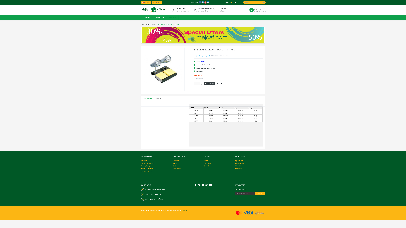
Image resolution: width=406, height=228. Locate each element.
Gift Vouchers (177, 169)
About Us (144, 161)
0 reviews (214, 56)
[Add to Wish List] (217, 83)
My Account (239, 161)
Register (228, 2)
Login (234, 2)
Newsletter (238, 169)
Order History (239, 163)
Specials (206, 166)
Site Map (175, 166)
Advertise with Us (146, 171)
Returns (175, 163)
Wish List (238, 166)
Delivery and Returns (147, 163)
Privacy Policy (145, 166)
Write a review (223, 56)
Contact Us (176, 161)
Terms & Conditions (147, 169)
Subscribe (260, 193)
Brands (206, 161)
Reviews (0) (159, 98)
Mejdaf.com (184, 210)
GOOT (203, 62)
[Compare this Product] (221, 83)
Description (147, 98)
